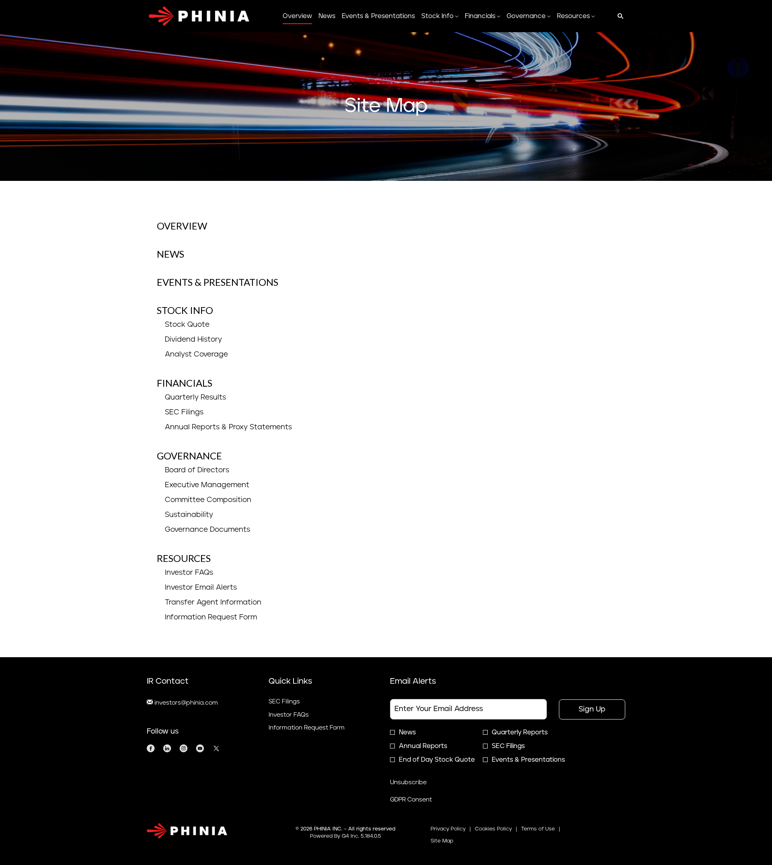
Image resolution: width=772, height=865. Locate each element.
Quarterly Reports (520, 732)
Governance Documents (207, 529)
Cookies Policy (493, 829)
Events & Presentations (217, 282)
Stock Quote (187, 324)
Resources (184, 558)
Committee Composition (208, 500)
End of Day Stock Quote (437, 759)
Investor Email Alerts (201, 587)
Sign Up (592, 709)
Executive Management (207, 485)
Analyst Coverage (196, 354)
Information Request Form (211, 617)
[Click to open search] (618, 16)
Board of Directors (197, 470)
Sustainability (189, 515)
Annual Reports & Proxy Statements (228, 427)
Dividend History (193, 339)
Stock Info (185, 310)
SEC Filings (184, 412)
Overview (182, 226)
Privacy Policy (448, 829)
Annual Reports (423, 746)
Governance (189, 455)
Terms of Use (538, 829)
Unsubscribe (408, 782)
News (170, 254)
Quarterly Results (195, 397)
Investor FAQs (189, 572)
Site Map (442, 841)
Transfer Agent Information (213, 602)
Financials (184, 383)
